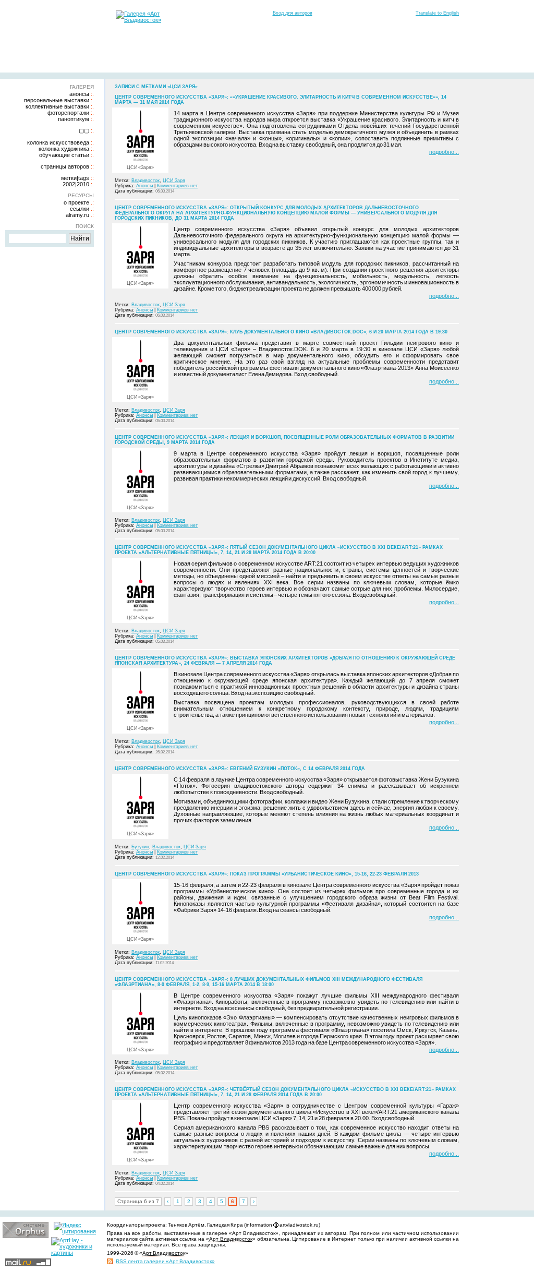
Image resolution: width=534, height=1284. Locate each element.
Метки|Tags (75, 178)
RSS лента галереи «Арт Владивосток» (165, 1261)
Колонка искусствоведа (58, 142)
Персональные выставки (56, 100)
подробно (441, 152)
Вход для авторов (292, 13)
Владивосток (145, 180)
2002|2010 (76, 184)
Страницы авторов (65, 166)
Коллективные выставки (57, 106)
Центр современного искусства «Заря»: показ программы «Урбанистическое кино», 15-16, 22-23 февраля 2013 (267, 874)
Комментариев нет (177, 185)
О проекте (76, 202)
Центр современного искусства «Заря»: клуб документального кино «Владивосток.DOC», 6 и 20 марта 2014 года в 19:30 (281, 331)
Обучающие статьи (64, 155)
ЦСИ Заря (174, 180)
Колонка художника (64, 149)
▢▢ (84, 130)
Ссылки (79, 209)
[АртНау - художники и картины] (74, 1253)
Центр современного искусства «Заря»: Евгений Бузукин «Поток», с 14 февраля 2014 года (240, 768)
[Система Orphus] (25, 1236)
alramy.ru (77, 215)
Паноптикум (73, 119)
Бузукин (140, 846)
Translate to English (437, 13)
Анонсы (79, 94)
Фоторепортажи (68, 113)
